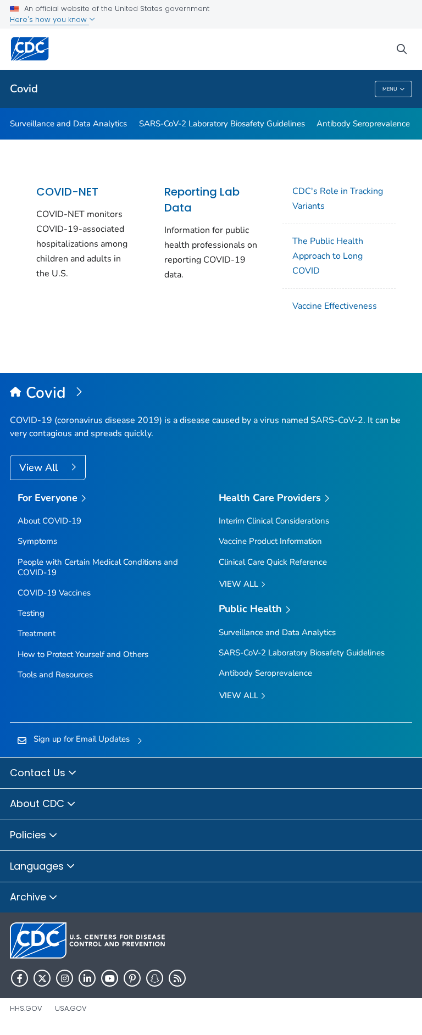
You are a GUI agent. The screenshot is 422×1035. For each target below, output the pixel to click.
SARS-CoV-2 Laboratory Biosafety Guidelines (222, 123)
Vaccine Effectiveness (334, 306)
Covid (24, 88)
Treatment (36, 633)
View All (39, 467)
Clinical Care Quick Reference (273, 562)
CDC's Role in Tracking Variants (337, 198)
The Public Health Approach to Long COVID (327, 256)
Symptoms (37, 541)
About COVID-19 (49, 520)
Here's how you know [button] (49, 19)
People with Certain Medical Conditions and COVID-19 (98, 567)
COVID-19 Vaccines (54, 592)
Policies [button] (29, 835)
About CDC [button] (38, 803)
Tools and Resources (55, 674)
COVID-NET (67, 191)
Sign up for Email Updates (82, 738)
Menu (389, 89)
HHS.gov (26, 1008)
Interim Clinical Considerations (274, 520)
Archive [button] (29, 897)
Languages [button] (38, 866)
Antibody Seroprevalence (363, 123)
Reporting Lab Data (202, 199)
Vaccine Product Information (270, 541)
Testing (31, 613)
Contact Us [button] (39, 773)
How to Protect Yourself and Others (83, 654)
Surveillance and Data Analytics (68, 123)
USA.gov (71, 1008)
